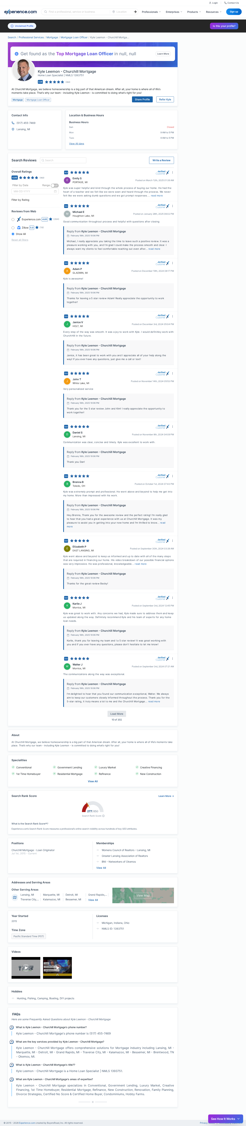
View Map (143, 895)
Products (192, 11)
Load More (116, 713)
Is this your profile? (224, 25)
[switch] (55, 186)
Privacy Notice (207, 1123)
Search (12, 37)
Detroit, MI (72, 894)
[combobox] (78, 12)
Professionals (150, 11)
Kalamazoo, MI (51, 899)
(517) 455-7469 (26, 122)
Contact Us (233, 2)
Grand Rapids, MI (98, 894)
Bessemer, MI (73, 899)
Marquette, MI (51, 894)
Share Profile (142, 99)
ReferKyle (165, 99)
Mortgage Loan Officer (74, 37)
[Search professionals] (135, 12)
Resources (212, 11)
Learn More (163, 53)
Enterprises (172, 11)
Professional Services (31, 37)
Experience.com (27, 1122)
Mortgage (52, 37)
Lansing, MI (27, 894)
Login (215, 2)
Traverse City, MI (31, 899)
